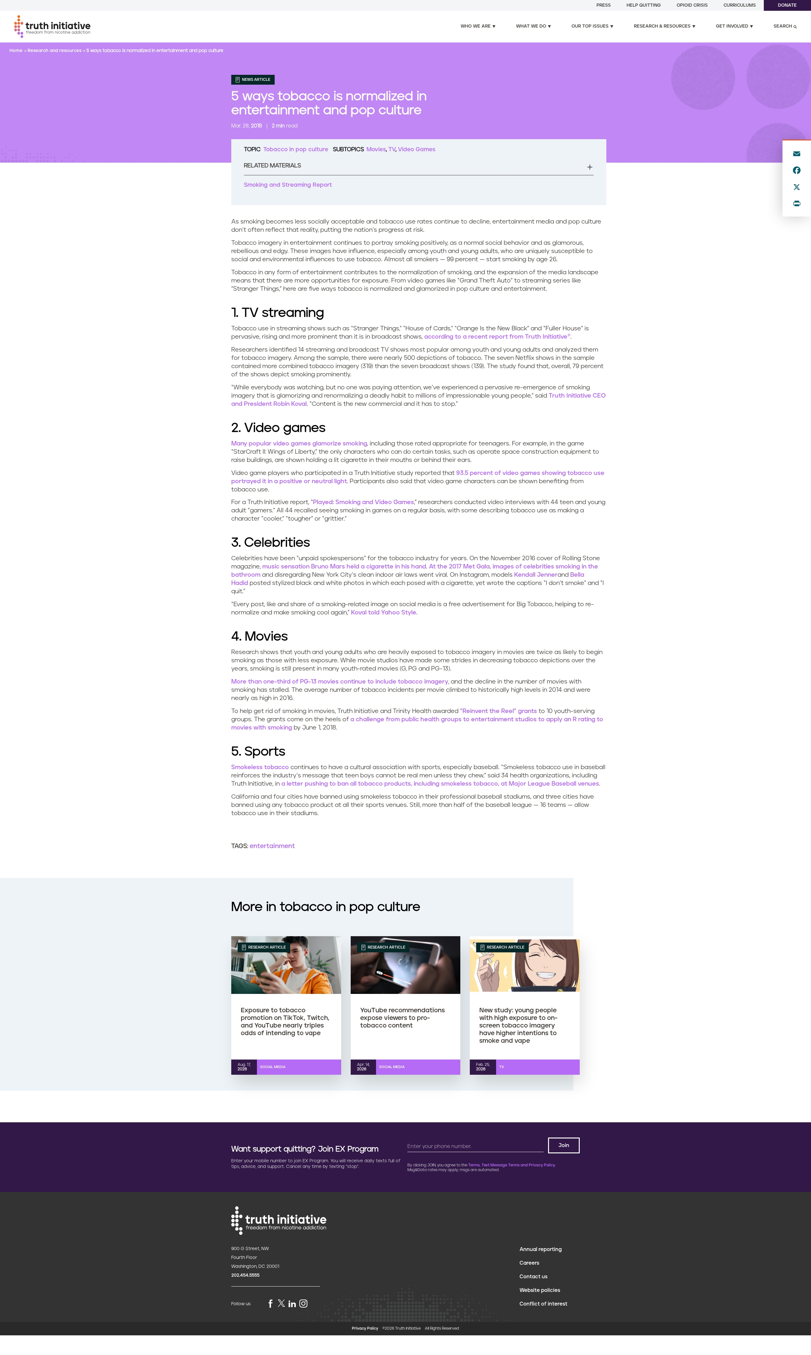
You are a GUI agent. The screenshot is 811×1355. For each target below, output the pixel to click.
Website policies (540, 1290)
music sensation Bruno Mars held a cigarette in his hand (344, 567)
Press (604, 5)
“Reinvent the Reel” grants (498, 711)
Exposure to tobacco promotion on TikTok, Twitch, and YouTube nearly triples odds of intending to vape (285, 1021)
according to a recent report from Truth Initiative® (497, 337)
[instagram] (303, 1304)
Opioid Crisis (692, 5)
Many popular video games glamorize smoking (299, 444)
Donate (787, 5)
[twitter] (281, 1303)
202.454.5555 (245, 1275)
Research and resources (55, 51)
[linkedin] (292, 1304)
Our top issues (590, 26)
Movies (376, 149)
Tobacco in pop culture (295, 149)
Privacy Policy (365, 1328)
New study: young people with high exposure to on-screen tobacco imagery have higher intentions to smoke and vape (518, 1025)
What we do (531, 26)
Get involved (732, 26)
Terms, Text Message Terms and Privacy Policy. (512, 1165)
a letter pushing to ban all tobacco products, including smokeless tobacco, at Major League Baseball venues (440, 784)
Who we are (476, 26)
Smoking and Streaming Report (288, 185)
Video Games (416, 149)
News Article (255, 80)
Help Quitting (644, 5)
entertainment (272, 846)
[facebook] (270, 1304)
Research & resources (662, 26)
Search (783, 26)
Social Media (272, 1067)
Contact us (533, 1276)
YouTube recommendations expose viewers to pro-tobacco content (402, 1018)
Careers (529, 1263)
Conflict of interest (543, 1303)
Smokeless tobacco (260, 767)
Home (17, 51)
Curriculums (740, 5)
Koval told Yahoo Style (383, 613)
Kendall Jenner (536, 575)
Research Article (266, 947)
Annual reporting (541, 1249)
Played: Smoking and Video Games (363, 502)
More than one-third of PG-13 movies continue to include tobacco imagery (339, 682)
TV (391, 149)
